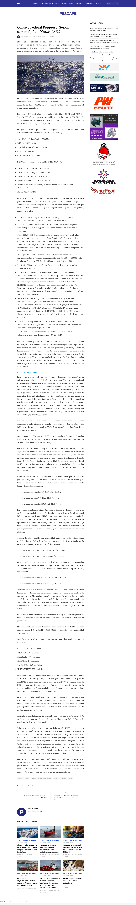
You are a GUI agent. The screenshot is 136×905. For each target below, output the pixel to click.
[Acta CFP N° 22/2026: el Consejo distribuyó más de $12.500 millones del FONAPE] (73, 832)
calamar (33, 778)
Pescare (21, 854)
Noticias (36, 3)
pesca (70, 778)
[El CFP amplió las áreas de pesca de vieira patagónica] (73, 865)
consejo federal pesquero (45, 778)
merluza (64, 778)
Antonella (44, 854)
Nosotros (89, 3)
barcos (27, 778)
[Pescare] (68, 13)
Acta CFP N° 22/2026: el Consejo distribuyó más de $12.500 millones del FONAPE (72, 848)
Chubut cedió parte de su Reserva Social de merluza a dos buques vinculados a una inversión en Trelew (50, 883)
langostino (57, 778)
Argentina (20, 778)
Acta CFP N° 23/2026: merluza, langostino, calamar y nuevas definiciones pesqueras (49, 848)
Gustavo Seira (28, 37)
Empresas (79, 3)
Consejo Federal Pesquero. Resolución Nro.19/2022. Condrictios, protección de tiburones (66, 798)
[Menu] (18, 3)
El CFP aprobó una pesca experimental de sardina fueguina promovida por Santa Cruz (27, 848)
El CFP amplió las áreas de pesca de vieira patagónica (72, 881)
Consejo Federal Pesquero (26, 23)
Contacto (98, 3)
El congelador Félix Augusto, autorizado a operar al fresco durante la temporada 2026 (27, 882)
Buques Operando (67, 3)
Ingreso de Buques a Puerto (50, 3)
